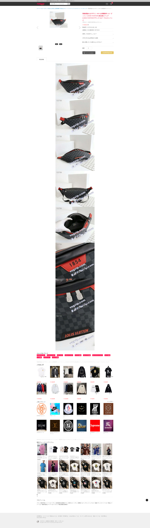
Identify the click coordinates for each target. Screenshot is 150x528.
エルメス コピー (47, 357)
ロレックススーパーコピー (97, 355)
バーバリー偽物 (55, 357)
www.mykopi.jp (52, 522)
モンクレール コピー (41, 355)
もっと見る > (110, 401)
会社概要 (39, 516)
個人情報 (103, 516)
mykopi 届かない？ (73, 516)
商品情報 (41, 59)
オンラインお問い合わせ (85, 516)
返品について (96, 516)
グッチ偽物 (39, 357)
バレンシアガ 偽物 (87, 355)
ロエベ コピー (60, 355)
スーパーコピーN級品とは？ (49, 516)
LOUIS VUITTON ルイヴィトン (95, 22)
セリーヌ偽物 (107, 355)
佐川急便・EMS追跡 (62, 516)
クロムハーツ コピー (68, 355)
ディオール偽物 (78, 355)
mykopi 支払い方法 (41, 517)
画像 (56, 44)
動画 (60, 44)
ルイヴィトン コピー (51, 355)
